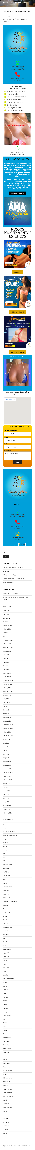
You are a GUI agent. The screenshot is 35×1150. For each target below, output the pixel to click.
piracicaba (6, 1041)
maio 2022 (6, 750)
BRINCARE (6, 571)
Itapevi (5, 964)
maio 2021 (6, 794)
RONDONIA (6, 1082)
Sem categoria (7, 1107)
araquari (5, 850)
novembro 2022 (8, 728)
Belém (5, 861)
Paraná (5, 1030)
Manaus (5, 997)
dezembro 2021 (8, 769)
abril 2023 (6, 710)
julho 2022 (6, 743)
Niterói (5, 1023)
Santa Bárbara (7, 1089)
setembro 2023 (8, 691)
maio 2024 (6, 662)
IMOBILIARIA (7, 949)
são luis (5, 1100)
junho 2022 (6, 747)
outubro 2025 (7, 629)
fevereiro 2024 (7, 673)
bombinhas (6, 876)
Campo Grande (7, 898)
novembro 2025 (8, 625)
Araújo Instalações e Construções (13, 578)
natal (4, 1019)
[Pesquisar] (6, 556)
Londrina (5, 990)
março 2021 (6, 802)
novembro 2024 (8, 640)
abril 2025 (6, 636)
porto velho (6, 1052)
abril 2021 (6, 798)
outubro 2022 (7, 732)
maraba (5, 1001)
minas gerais (7, 1015)
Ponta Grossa (7, 1045)
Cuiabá (5, 916)
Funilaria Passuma (8, 582)
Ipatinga (5, 960)
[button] (5, 373)
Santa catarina (7, 1093)
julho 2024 (6, 655)
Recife (5, 1059)
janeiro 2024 (7, 677)
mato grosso (7, 1012)
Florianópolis (7, 931)
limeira (5, 986)
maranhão (6, 1004)
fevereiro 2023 (7, 717)
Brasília (5, 883)
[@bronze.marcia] (17, 533)
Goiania (5, 942)
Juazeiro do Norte (8, 979)
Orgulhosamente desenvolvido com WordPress (16, 1145)
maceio (5, 993)
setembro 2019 (7, 813)
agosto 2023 (7, 695)
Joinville (5, 975)
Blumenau (6, 868)
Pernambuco (7, 1037)
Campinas (6, 890)
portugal (5, 1056)
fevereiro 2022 (7, 761)
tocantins (6, 1122)
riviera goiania (7, 1078)
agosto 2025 (7, 633)
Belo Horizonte (7, 864)
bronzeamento (7, 887)
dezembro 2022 (8, 724)
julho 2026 (6, 611)
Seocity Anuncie (14, 2)
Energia (5, 923)
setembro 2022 (8, 736)
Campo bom (6, 894)
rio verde (5, 1074)
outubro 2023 (7, 688)
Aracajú (5, 846)
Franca (5, 938)
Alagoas (5, 828)
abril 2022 (6, 754)
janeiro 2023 (7, 721)
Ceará (4, 909)
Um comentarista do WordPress (13, 597)
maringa (5, 1008)
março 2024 (6, 669)
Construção (6, 912)
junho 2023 (6, 702)
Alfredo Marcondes (9, 831)
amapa (5, 839)
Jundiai (5, 982)
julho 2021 (6, 787)
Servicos (5, 1111)
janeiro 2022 (7, 765)
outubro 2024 (7, 644)
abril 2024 (6, 666)
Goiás (4, 945)
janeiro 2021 (6, 809)
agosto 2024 (7, 651)
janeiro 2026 (7, 622)
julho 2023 (6, 699)
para (4, 1026)
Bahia (4, 853)
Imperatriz (6, 953)
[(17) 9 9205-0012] (17, 63)
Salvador (5, 1085)
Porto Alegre (7, 1048)
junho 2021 (6, 791)
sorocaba (6, 1115)
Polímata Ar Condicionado (11, 575)
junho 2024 (6, 658)
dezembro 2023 (8, 680)
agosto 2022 (7, 739)
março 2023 (6, 714)
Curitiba (5, 920)
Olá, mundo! (14, 593)
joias (4, 971)
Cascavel (5, 905)
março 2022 (6, 758)
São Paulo (6, 1104)
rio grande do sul (8, 1070)
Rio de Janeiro (7, 1067)
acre (4, 824)
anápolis (5, 842)
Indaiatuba (6, 956)
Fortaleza (6, 934)
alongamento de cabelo (10, 835)
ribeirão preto (7, 1063)
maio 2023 (6, 706)
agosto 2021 (6, 783)
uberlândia (6, 1126)
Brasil (4, 879)
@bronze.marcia (17, 538)
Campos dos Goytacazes (10, 901)
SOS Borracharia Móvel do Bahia (13, 567)
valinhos (5, 1129)
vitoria (5, 1133)
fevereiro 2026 (7, 618)
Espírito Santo (7, 927)
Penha (5, 1034)
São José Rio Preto (8, 1096)
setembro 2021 (7, 780)
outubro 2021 (7, 776)
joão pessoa (6, 967)
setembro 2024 (8, 647)
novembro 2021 (8, 772)
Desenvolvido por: (13, 545)
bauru (4, 857)
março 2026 (6, 614)
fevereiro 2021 (7, 805)
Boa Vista (6, 872)
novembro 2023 (8, 684)
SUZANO (5, 1118)
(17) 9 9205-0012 (17, 67)
